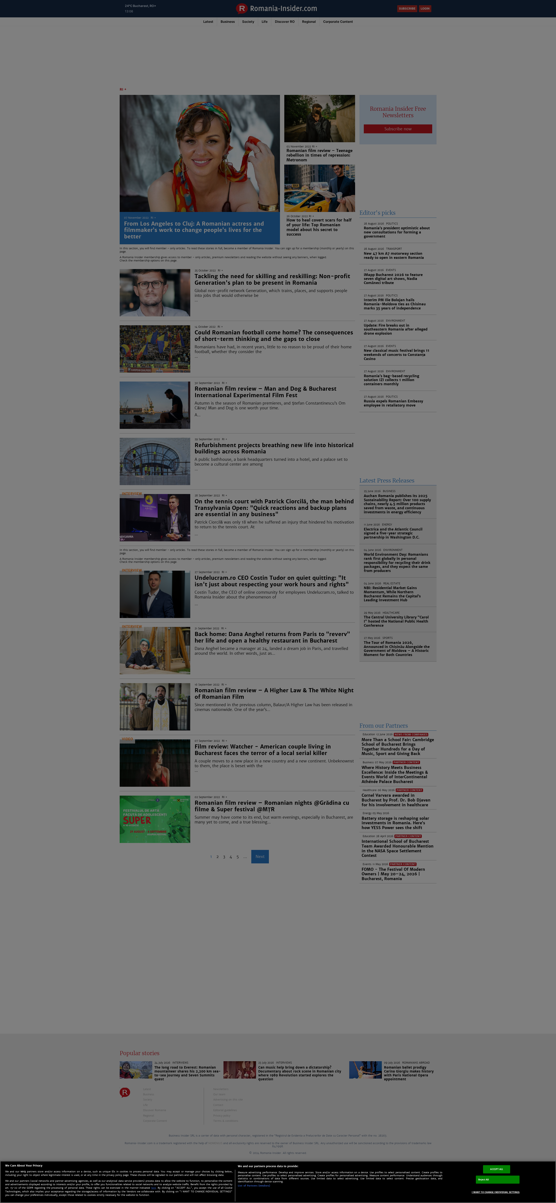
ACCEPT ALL (496, 1169)
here (153, 1187)
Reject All (483, 1179)
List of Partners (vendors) (254, 1185)
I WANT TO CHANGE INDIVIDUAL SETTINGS (496, 1192)
